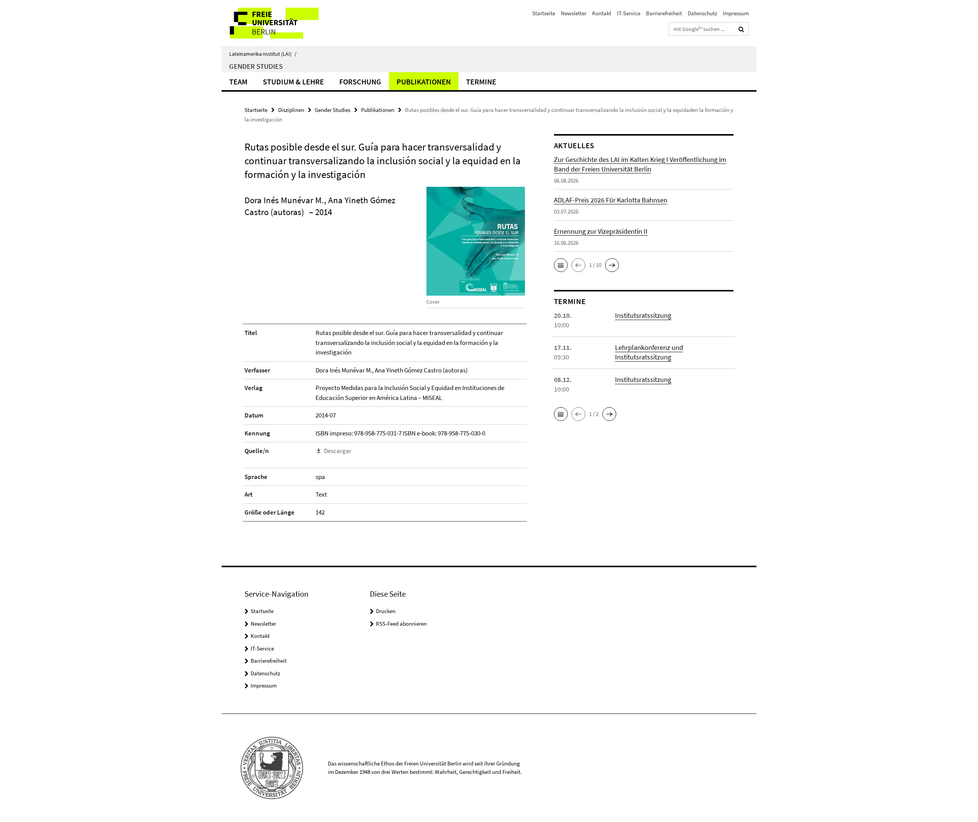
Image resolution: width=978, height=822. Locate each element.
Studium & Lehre (293, 81)
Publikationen (424, 81)
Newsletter (573, 13)
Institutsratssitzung (643, 315)
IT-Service (628, 13)
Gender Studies (256, 66)
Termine (481, 81)
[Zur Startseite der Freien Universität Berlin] (286, 23)
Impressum (736, 13)
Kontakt (601, 13)
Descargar (337, 451)
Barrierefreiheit (664, 13)
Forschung (360, 81)
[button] (561, 265)
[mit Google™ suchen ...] (741, 29)
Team (238, 81)
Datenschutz (702, 13)
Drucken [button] (385, 611)
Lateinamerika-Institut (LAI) (262, 54)
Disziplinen (291, 109)
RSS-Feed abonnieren (401, 623)
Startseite (543, 13)
